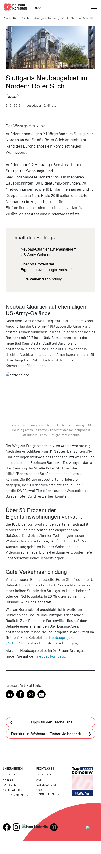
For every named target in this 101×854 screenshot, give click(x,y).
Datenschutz (46, 784)
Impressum (44, 774)
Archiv (25, 18)
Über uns (10, 774)
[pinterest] (54, 827)
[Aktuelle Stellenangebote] (82, 778)
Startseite (10, 18)
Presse (8, 779)
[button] (10, 694)
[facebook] (7, 827)
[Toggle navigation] (94, 6)
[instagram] (16, 827)
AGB (39, 779)
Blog (38, 8)
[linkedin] (35, 826)
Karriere (9, 784)
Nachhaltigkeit (14, 789)
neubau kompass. (51, 656)
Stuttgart (12, 96)
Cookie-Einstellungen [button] (47, 792)
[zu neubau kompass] (92, 828)
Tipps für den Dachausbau (53, 722)
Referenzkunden (15, 794)
